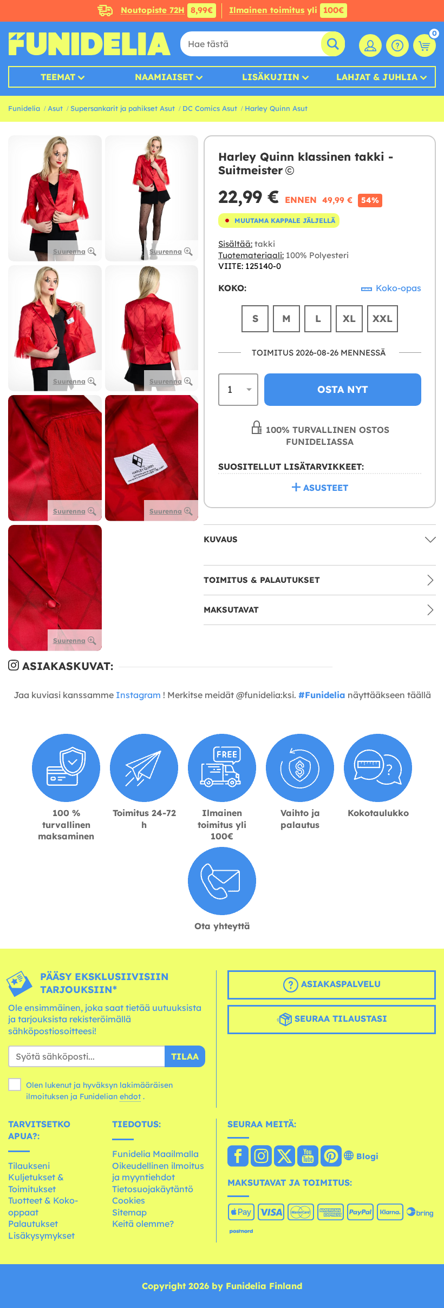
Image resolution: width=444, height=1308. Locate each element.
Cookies (128, 1200)
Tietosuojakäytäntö (152, 1189)
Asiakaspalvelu (339, 983)
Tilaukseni (29, 1165)
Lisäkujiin (270, 77)
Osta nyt (342, 389)
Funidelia (24, 108)
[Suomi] (238, 1157)
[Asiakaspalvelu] (397, 45)
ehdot (130, 1096)
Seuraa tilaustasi (339, 1018)
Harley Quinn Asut (276, 108)
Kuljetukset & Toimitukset (36, 1183)
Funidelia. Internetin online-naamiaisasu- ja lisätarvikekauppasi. (89, 43)
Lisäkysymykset (41, 1235)
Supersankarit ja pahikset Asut (122, 108)
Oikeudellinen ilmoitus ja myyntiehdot (158, 1171)
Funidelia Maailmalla (155, 1153)
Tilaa (185, 1056)
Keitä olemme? (143, 1223)
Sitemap (129, 1212)
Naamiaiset (164, 77)
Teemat (58, 77)
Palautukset (33, 1223)
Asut (55, 108)
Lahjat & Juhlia (376, 77)
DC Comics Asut (209, 108)
